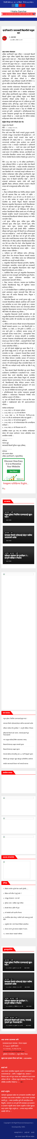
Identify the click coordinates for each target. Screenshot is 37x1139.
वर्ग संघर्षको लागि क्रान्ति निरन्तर (13, 912)
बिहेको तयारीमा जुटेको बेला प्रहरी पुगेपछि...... (16, 888)
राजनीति (12, 512)
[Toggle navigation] (2, 19)
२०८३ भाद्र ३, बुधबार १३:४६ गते (13, 968)
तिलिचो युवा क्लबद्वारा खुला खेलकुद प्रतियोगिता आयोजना (18, 759)
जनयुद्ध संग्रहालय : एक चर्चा (12, 898)
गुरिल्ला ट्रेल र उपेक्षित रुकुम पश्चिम (14, 903)
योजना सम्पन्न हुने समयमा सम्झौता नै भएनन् (16, 929)
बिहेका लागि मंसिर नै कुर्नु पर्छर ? (13, 893)
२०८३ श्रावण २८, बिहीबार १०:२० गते (14, 1006)
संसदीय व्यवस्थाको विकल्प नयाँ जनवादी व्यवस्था (15, 763)
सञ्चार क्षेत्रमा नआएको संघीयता (14, 934)
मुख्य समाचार (7, 512)
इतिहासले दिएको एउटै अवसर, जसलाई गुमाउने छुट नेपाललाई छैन (17, 1021)
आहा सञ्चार (13, 37)
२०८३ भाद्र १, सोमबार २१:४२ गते (13, 987)
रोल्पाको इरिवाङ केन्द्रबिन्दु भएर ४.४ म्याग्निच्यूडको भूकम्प (18, 754)
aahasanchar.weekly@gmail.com (13, 1051)
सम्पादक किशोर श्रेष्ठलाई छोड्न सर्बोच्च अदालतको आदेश (18, 536)
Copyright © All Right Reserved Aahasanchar (18, 1123)
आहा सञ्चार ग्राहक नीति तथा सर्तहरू (24, 1136)
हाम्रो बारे (27, 1132)
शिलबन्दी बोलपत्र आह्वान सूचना (11, 749)
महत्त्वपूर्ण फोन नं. (18, 1132)
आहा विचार (7, 553)
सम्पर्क (32, 1132)
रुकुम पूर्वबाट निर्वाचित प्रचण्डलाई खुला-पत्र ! (18, 515)
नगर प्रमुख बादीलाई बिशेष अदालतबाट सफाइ (14, 739)
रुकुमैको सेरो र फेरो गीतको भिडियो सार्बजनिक (16, 924)
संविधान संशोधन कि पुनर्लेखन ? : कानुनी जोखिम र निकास (16, 556)
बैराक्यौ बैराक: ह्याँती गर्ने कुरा (12, 908)
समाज (12, 532)
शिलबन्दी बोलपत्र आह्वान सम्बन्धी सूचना (13, 744)
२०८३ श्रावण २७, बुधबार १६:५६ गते (14, 1025)
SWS (23, 1127)
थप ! (21, 1082)
